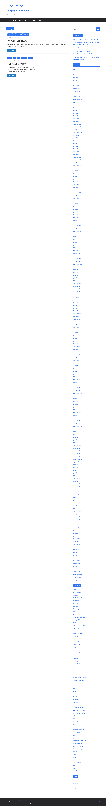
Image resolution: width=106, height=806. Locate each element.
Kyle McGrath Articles (79, 680)
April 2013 (75, 506)
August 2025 (76, 102)
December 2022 (77, 190)
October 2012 (76, 522)
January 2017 (76, 382)
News (26, 20)
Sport (74, 735)
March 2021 (76, 247)
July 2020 (75, 269)
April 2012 (75, 536)
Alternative (76, 600)
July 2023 (75, 171)
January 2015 (76, 448)
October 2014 (76, 456)
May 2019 (75, 305)
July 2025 (75, 105)
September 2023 (77, 165)
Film (14, 20)
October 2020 (76, 261)
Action (9, 57)
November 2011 (77, 544)
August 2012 (76, 528)
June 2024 (75, 140)
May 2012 (75, 533)
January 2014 (76, 481)
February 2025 (77, 118)
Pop (74, 718)
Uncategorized (77, 762)
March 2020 (76, 280)
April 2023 (75, 179)
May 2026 (75, 77)
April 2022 (75, 212)
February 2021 (77, 250)
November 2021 (77, 225)
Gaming (75, 655)
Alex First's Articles (78, 598)
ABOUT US (42, 20)
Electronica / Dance (78, 633)
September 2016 (77, 393)
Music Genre (76, 697)
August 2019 (76, 297)
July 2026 (75, 72)
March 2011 (76, 558)
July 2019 (75, 300)
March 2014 (76, 475)
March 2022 (76, 214)
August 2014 (76, 462)
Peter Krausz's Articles (79, 710)
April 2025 (75, 113)
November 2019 (77, 291)
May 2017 (75, 371)
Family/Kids (76, 636)
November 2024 (77, 127)
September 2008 (77, 574)
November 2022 (77, 193)
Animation (75, 603)
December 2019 (77, 289)
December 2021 (77, 223)
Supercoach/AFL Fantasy (79, 746)
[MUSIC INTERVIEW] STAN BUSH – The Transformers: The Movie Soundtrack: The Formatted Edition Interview (84, 53)
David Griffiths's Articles (79, 625)
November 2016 (77, 387)
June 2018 (75, 335)
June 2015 (75, 434)
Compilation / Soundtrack (80, 617)
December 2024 (77, 124)
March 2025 (76, 116)
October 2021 (76, 228)
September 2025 (77, 99)
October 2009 (76, 571)
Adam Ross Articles (78, 592)
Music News (76, 699)
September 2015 (77, 426)
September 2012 (77, 525)
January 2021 (76, 253)
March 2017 (76, 376)
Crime (14, 57)
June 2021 (75, 239)
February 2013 (77, 511)
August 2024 (76, 135)
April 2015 (75, 440)
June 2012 (75, 530)
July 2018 (75, 333)
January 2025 (76, 121)
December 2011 (77, 541)
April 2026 (75, 80)
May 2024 (75, 143)
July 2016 (75, 398)
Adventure (75, 595)
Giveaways (75, 658)
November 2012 (77, 519)
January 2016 (76, 415)
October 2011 (76, 547)
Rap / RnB (75, 721)
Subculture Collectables (79, 740)
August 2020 (76, 267)
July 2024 (75, 138)
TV (73, 760)
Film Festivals (76, 644)
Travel (74, 757)
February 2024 (77, 151)
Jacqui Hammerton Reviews (80, 677)
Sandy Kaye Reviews (78, 729)
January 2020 (76, 286)
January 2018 (76, 349)
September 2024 (77, 132)
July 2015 (75, 431)
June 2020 (75, 272)
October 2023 (76, 162)
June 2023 (75, 173)
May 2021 (75, 242)
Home (9, 20)
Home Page (26, 34)
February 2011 (77, 560)
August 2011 (76, 549)
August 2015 (76, 429)
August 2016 (76, 396)
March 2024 (76, 149)
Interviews (75, 672)
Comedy (75, 611)
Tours (74, 754)
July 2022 (75, 204)
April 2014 (75, 473)
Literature (75, 686)
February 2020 (77, 283)
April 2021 (75, 245)
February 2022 (77, 217)
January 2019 (76, 316)
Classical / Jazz (77, 609)
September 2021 (77, 231)
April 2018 (75, 341)
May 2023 (75, 176)
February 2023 (77, 184)
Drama (9, 34)
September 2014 (77, 459)
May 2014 (75, 470)
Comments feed (77, 786)
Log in (74, 780)
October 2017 (76, 357)
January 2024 (76, 154)
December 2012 (77, 517)
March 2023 (76, 182)
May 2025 (75, 110)
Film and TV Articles (78, 642)
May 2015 (75, 437)
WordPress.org (77, 789)
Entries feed (76, 783)
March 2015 (76, 442)
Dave (19, 37)
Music (20, 20)
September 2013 (77, 492)
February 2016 (77, 412)
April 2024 (75, 146)
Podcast (33, 20)
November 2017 (77, 355)
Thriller (31, 57)
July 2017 (75, 366)
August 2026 (76, 69)
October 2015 (76, 423)
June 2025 (75, 107)
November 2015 (77, 420)
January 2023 (76, 187)
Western (75, 768)
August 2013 (76, 495)
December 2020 (77, 256)
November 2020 (77, 258)
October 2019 (76, 294)
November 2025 (77, 94)
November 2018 (77, 322)
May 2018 (75, 338)
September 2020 (77, 264)
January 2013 (76, 514)
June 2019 (75, 302)
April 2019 (75, 308)
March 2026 (76, 83)
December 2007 (77, 577)
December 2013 (77, 484)
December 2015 (77, 418)
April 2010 (75, 566)
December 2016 (77, 385)
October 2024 (76, 129)
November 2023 (77, 160)
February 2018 (77, 346)
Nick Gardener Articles (79, 707)
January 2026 (76, 88)
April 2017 (75, 374)
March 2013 (76, 508)
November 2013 (77, 486)
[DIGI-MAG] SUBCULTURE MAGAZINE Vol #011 (85, 40)
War (74, 765)
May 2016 (75, 404)
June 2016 (75, 401)
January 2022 (76, 220)
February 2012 (77, 538)
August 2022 (76, 201)
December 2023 (77, 157)
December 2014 (77, 451)
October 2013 (76, 489)
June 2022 (75, 206)
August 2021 (76, 234)
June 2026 (75, 74)
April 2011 (75, 555)
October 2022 (76, 195)
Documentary (76, 628)
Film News (75, 650)
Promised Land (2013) (17, 40)
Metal (74, 688)
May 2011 (75, 552)
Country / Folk (76, 620)
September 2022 (77, 198)
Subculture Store (77, 743)
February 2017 (77, 379)
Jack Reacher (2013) (16, 64)
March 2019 (76, 311)
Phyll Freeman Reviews (79, 713)
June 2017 (75, 368)
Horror (74, 669)
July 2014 (75, 464)
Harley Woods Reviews (79, 664)
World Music (76, 771)
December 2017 (77, 352)
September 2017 (77, 360)
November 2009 (77, 569)
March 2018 (76, 344)
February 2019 (77, 313)
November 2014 (77, 453)
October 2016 (76, 390)
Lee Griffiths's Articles (79, 683)
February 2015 (77, 445)
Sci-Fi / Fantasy (77, 732)
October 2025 (76, 96)
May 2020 (75, 275)
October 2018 (76, 324)
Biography (75, 606)
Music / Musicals (77, 694)
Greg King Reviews (78, 661)
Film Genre (19, 34)
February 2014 (77, 478)
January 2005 (76, 580)
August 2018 (76, 330)
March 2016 (76, 409)
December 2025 (77, 91)
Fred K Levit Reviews (78, 653)
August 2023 (76, 168)
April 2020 (75, 278)
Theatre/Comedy (77, 749)
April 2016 (75, 407)
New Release (76, 702)
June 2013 (75, 500)
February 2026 (77, 85)
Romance (75, 727)
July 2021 (75, 236)
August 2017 (76, 363)
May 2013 (75, 503)
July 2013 (75, 497)
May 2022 (75, 209)
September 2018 (77, 327)
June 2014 (75, 467)
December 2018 (77, 319)
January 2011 (76, 563)
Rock (74, 724)
